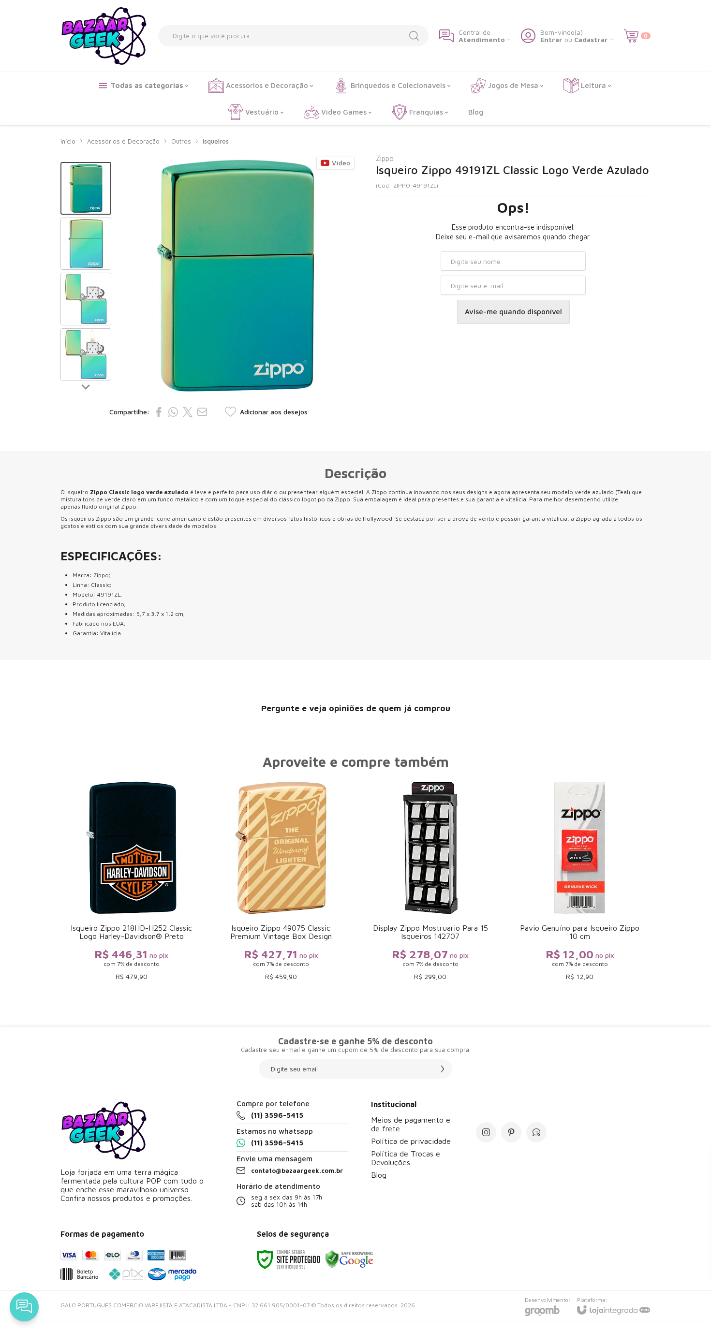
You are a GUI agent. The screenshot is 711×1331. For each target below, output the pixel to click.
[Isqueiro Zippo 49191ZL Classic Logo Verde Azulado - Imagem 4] (86, 354)
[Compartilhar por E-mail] (202, 412)
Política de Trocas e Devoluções (405, 1158)
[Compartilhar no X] (188, 412)
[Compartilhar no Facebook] (158, 412)
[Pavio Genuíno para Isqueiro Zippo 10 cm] (579, 882)
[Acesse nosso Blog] (536, 1132)
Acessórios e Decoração (123, 141)
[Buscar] (414, 35)
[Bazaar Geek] (104, 36)
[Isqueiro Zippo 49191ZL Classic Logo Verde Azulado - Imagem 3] (86, 299)
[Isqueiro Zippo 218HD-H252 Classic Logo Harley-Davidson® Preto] (131, 882)
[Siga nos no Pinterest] (511, 1132)
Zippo (385, 158)
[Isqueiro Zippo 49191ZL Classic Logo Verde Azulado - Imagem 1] (85, 188)
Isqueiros (216, 141)
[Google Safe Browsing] (349, 1258)
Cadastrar (591, 39)
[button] (85, 188)
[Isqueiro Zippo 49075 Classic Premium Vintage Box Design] (280, 882)
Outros (181, 141)
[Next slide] (86, 387)
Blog (378, 1174)
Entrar (551, 39)
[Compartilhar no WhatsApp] (173, 412)
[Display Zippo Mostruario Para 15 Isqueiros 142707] (430, 882)
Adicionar (150, 930)
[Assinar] (442, 1069)
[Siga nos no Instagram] (486, 1132)
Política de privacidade (411, 1141)
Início (67, 141)
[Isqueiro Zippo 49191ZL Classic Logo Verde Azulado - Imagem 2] (86, 244)
